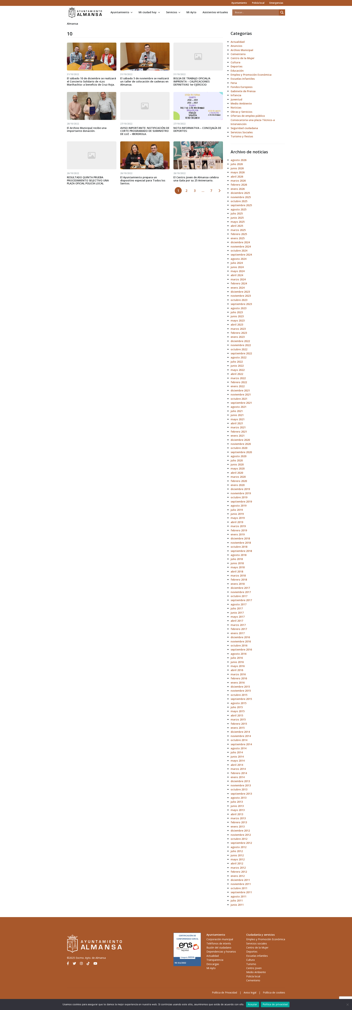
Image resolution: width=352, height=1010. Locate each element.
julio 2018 (237, 559)
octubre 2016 (239, 645)
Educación (237, 70)
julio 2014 (237, 752)
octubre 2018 (239, 546)
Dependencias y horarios (221, 951)
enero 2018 (238, 584)
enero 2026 (238, 189)
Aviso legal (250, 992)
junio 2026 (237, 168)
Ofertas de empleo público (248, 116)
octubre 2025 (239, 201)
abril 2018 (237, 571)
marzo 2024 (238, 279)
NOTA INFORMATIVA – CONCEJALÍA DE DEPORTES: (197, 129)
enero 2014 (238, 777)
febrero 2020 (239, 481)
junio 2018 (237, 563)
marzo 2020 (238, 476)
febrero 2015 (239, 723)
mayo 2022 (238, 370)
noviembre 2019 (241, 493)
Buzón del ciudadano (218, 947)
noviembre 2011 (241, 884)
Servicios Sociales (242, 132)
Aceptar (252, 1004)
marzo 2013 (238, 818)
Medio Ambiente (241, 103)
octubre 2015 (239, 695)
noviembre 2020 (241, 444)
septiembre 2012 (241, 843)
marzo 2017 (238, 625)
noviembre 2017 (241, 592)
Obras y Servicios (241, 111)
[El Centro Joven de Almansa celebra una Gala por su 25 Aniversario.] (198, 155)
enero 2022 (238, 386)
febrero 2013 (239, 822)
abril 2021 (237, 423)
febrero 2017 (239, 629)
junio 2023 (237, 316)
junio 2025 (237, 217)
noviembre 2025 (241, 197)
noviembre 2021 (241, 394)
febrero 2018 (239, 579)
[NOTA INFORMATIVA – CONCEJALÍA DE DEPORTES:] (198, 106)
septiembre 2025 (241, 205)
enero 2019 (238, 534)
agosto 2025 (238, 209)
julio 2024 (237, 263)
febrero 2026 (239, 184)
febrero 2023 (239, 333)
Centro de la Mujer (242, 58)
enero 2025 (238, 238)
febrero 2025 (239, 234)
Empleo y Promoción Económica (251, 74)
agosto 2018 (238, 555)
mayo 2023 (238, 320)
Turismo (251, 964)
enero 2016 (238, 682)
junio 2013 (237, 806)
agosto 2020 (238, 456)
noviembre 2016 (241, 641)
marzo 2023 (238, 328)
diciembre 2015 (240, 686)
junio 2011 (237, 904)
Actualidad (238, 42)
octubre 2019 (239, 497)
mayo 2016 (238, 666)
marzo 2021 (238, 427)
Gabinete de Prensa (243, 91)
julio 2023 (237, 312)
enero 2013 (238, 826)
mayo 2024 (238, 271)
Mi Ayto (191, 12)
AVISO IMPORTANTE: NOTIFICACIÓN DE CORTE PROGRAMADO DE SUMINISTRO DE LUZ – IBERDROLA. (144, 131)
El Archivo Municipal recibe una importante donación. (87, 129)
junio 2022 (237, 365)
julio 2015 (237, 707)
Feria (234, 83)
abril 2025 (237, 225)
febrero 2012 (239, 871)
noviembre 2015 (241, 690)
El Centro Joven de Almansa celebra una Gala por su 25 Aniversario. (196, 179)
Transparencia (214, 960)
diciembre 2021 (240, 390)
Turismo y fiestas (242, 136)
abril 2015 (237, 715)
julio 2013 (237, 801)
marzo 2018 (238, 575)
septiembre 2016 (241, 649)
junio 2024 (237, 267)
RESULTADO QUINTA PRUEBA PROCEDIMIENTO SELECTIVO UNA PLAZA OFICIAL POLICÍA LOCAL (88, 180)
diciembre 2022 (240, 341)
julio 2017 (237, 608)
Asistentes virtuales (215, 12)
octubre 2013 (239, 789)
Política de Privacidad (224, 992)
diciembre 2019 (240, 489)
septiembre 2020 (241, 452)
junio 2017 (237, 612)
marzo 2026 (238, 180)
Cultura (235, 62)
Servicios (171, 12)
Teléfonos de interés (218, 943)
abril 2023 (237, 324)
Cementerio (238, 54)
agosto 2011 (238, 896)
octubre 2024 (239, 250)
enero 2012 (238, 876)
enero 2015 (238, 727)
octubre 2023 (239, 300)
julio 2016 (237, 658)
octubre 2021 (239, 398)
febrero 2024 (239, 283)
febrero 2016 (239, 678)
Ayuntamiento (239, 2)
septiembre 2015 (241, 699)
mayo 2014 (238, 760)
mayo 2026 (238, 172)
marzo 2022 (238, 378)
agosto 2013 (238, 797)
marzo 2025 (238, 230)
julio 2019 (237, 510)
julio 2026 (237, 164)
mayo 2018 (238, 567)
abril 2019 (237, 522)
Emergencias (276, 2)
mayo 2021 (238, 419)
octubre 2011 (239, 888)
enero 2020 (238, 485)
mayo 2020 (238, 468)
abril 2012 (237, 863)
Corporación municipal (219, 939)
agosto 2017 (238, 604)
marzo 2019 (238, 526)
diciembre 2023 (240, 291)
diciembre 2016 (240, 637)
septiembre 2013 (241, 793)
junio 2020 (237, 464)
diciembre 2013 (240, 781)
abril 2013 (237, 814)
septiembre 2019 (241, 501)
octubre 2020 (239, 448)
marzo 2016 (238, 674)
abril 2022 (237, 374)
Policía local (258, 2)
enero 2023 (238, 337)
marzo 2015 (238, 719)
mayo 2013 (238, 810)
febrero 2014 (239, 773)
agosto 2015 (238, 703)
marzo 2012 (238, 867)
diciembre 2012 (240, 830)
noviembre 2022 (241, 345)
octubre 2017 (239, 596)
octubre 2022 (239, 349)
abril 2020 (237, 472)
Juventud (236, 99)
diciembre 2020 (240, 440)
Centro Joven (254, 968)
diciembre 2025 (240, 193)
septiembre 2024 (241, 254)
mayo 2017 (238, 616)
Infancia (236, 95)
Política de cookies (274, 992)
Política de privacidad (275, 1004)
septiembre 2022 (241, 353)
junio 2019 (237, 514)
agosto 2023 (238, 308)
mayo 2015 (238, 711)
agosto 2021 (238, 407)
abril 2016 (237, 670)
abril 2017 (237, 620)
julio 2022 (237, 361)
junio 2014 (237, 756)
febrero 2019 (239, 530)
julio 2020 (237, 460)
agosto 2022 (238, 357)
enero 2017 (238, 633)
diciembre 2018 (240, 538)
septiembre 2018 (241, 551)
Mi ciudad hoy (148, 12)
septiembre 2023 (241, 304)
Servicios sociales (256, 943)
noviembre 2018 (241, 542)
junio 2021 (237, 415)
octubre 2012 (239, 839)
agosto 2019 (238, 505)
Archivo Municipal (242, 50)
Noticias (236, 107)
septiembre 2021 (241, 402)
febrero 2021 (239, 431)
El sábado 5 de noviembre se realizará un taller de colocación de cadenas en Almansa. (144, 81)
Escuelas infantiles (243, 78)
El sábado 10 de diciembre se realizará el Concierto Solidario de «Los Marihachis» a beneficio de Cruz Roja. (91, 81)
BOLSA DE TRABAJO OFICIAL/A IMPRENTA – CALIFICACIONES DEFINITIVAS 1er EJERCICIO (191, 81)
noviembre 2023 (241, 295)
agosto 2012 (238, 847)
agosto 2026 (238, 160)
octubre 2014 (239, 740)
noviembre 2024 (241, 246)
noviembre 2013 (241, 785)
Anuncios (236, 46)
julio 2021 (237, 411)
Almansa (72, 23)
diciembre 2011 (240, 880)
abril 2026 (237, 176)
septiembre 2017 (241, 600)
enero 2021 (238, 435)
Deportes (236, 66)
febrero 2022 (239, 382)
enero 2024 (238, 287)
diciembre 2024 (240, 242)
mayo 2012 (238, 859)
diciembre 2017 (240, 588)
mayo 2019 (238, 518)
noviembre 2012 (241, 834)
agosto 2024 (238, 259)
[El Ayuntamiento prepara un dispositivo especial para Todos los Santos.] (145, 155)
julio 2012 (237, 851)
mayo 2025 (238, 221)
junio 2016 (237, 662)
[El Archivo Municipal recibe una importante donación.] (91, 106)
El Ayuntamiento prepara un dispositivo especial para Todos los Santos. (142, 180)
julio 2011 (237, 900)
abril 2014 (237, 765)
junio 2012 (237, 855)
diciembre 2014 (240, 731)
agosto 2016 (238, 653)
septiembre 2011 (241, 892)
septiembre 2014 (241, 744)
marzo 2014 (238, 769)
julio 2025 (237, 213)
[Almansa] (85, 12)
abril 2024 (237, 275)
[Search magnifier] (282, 12)
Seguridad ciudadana (244, 128)
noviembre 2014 (241, 736)
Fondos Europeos (241, 87)
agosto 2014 (238, 748)
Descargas (212, 964)
